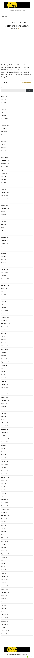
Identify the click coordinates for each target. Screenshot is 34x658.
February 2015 (4, 538)
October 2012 (4, 627)
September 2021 (5, 285)
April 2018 (3, 416)
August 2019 (4, 365)
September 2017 (5, 438)
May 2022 (3, 259)
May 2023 (3, 221)
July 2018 (3, 406)
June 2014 (3, 563)
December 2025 (5, 122)
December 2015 (5, 506)
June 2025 (3, 141)
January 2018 (4, 426)
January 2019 (4, 387)
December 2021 (5, 275)
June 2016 (3, 486)
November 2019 (5, 355)
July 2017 (3, 445)
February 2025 (4, 154)
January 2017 (4, 464)
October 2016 (4, 474)
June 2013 (3, 602)
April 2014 (3, 570)
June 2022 (3, 256)
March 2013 (4, 611)
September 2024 (5, 170)
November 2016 (5, 470)
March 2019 (4, 381)
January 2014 (4, 579)
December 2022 (5, 237)
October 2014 (4, 550)
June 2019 (3, 371)
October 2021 (4, 282)
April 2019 (3, 378)
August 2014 (4, 557)
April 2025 (3, 147)
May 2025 (3, 144)
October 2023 (4, 205)
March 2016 (4, 496)
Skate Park (20, 22)
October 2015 (4, 512)
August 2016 (4, 480)
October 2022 (4, 243)
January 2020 (4, 349)
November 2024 (5, 163)
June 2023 (3, 218)
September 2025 (5, 131)
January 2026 (4, 118)
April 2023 (3, 224)
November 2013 (5, 586)
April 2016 (3, 493)
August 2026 (4, 96)
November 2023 (5, 202)
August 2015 (4, 518)
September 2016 (5, 477)
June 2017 (3, 448)
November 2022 (5, 240)
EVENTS (26, 640)
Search (2, 87)
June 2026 (3, 102)
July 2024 (3, 176)
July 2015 (3, 522)
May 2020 (3, 336)
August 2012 (4, 634)
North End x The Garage (17, 25)
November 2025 (5, 125)
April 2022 (3, 262)
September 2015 (5, 515)
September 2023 (5, 208)
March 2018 (4, 419)
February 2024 (4, 192)
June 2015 (3, 525)
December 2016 (5, 467)
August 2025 (4, 134)
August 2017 (4, 442)
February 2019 (4, 384)
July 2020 (3, 330)
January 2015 (4, 541)
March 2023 (4, 227)
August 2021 (4, 288)
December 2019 (5, 352)
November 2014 (5, 547)
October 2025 (4, 128)
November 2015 (5, 509)
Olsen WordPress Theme (13, 654)
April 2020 (3, 339)
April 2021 (3, 301)
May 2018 (3, 413)
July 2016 (3, 483)
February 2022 (4, 269)
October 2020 (4, 320)
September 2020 (5, 323)
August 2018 (4, 403)
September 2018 (5, 400)
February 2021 (4, 307)
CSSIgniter (24, 654)
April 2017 (3, 454)
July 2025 (3, 138)
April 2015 (3, 531)
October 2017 (4, 435)
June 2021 (3, 294)
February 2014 (4, 576)
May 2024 (3, 182)
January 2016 (4, 502)
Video (25, 22)
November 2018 (5, 394)
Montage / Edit (11, 22)
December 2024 (5, 160)
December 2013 (5, 582)
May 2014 (3, 566)
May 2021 (3, 298)
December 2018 (5, 390)
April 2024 (3, 186)
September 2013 (5, 592)
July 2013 (3, 598)
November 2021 (5, 278)
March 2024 (4, 189)
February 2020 (4, 346)
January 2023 (4, 234)
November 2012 (5, 624)
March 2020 (4, 342)
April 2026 (3, 109)
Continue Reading (26, 82)
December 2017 (5, 429)
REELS (7, 640)
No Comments (21, 29)
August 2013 (4, 595)
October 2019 (4, 358)
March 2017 (4, 458)
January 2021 (4, 310)
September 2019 (5, 362)
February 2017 (4, 461)
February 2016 (4, 499)
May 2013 (3, 605)
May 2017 (3, 451)
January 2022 (4, 272)
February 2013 (4, 614)
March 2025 (4, 150)
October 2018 (4, 397)
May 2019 (3, 374)
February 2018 (4, 422)
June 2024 (3, 179)
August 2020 (4, 326)
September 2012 (5, 630)
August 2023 (4, 211)
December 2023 (5, 198)
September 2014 (5, 554)
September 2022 (5, 246)
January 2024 (4, 195)
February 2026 (4, 115)
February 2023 (4, 230)
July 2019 (3, 368)
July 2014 (3, 560)
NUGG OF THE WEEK (16, 640)
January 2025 (4, 157)
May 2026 (3, 106)
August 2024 (4, 173)
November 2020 (5, 317)
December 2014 (5, 544)
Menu (5, 16)
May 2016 (3, 490)
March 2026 (4, 112)
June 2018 (3, 410)
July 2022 (3, 253)
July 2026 (3, 99)
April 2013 (3, 608)
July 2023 (3, 214)
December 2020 (5, 314)
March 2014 (4, 573)
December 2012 (5, 621)
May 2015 (3, 528)
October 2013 (4, 589)
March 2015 (4, 534)
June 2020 (3, 333)
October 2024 (4, 166)
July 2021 (3, 291)
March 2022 (4, 266)
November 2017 (5, 432)
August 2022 (4, 250)
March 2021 (4, 304)
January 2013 (4, 618)
